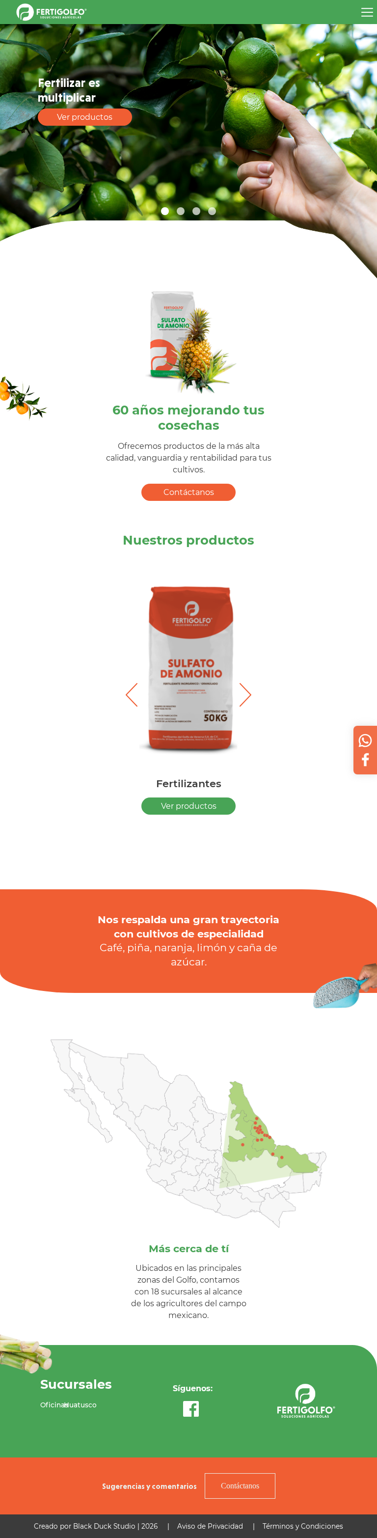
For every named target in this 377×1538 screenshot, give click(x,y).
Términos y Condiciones (303, 1526)
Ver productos (84, 117)
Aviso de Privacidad (210, 1526)
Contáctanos (188, 492)
